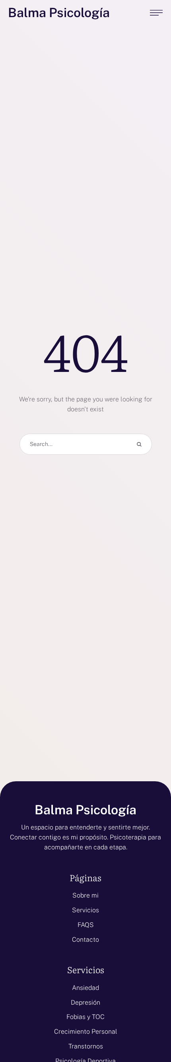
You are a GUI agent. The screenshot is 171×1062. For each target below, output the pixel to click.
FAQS (86, 925)
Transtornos (85, 1046)
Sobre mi (85, 895)
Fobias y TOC (85, 1017)
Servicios (85, 910)
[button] (149, 1028)
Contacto (85, 939)
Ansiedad (85, 988)
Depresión (85, 1002)
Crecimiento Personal (85, 1031)
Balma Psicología (59, 13)
